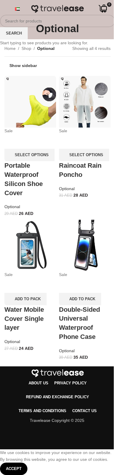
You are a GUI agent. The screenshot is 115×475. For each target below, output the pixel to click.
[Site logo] (57, 8)
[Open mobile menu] (6, 9)
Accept (14, 468)
